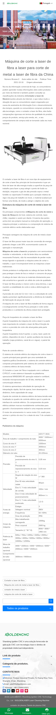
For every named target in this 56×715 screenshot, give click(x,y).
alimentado (37, 82)
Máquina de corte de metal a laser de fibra (21, 585)
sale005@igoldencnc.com (20, 684)
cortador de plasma (18, 705)
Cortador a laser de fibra (14, 580)
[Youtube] (17, 690)
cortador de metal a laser (14, 590)
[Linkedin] (8, 690)
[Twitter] (13, 690)
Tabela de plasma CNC (36, 705)
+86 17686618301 (21, 687)
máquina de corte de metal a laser (18, 594)
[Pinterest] (26, 690)
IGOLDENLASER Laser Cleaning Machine (32, 700)
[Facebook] (4, 690)
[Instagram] (22, 690)
